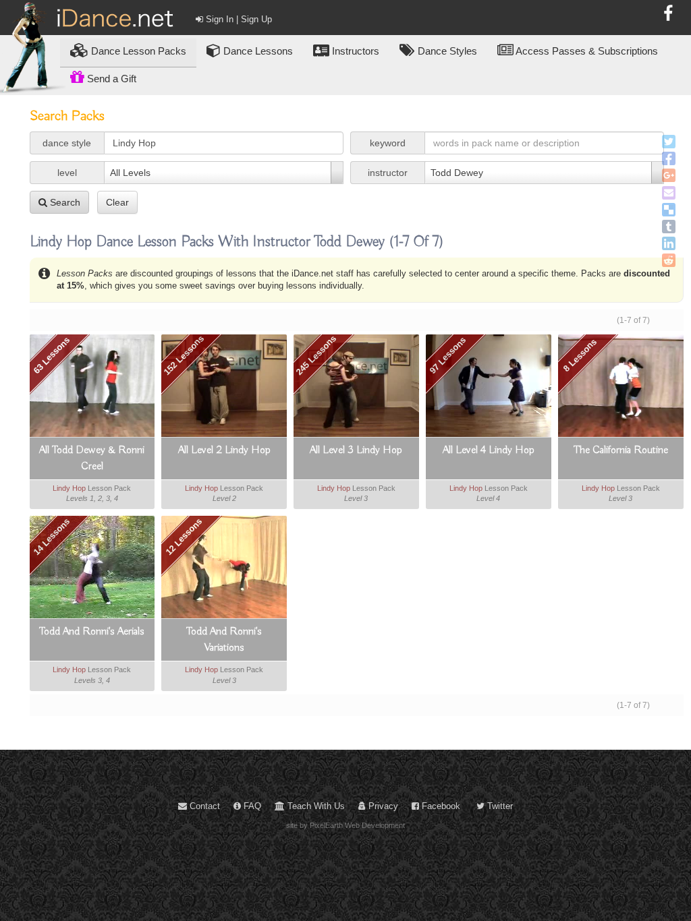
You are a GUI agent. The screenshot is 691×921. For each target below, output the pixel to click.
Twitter (499, 806)
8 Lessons (580, 355)
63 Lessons (51, 355)
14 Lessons (51, 536)
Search (63, 202)
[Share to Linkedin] (668, 243)
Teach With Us (315, 806)
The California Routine (621, 450)
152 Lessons (184, 355)
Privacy (382, 806)
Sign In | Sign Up (237, 19)
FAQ (251, 806)
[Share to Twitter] (668, 141)
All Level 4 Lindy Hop (488, 450)
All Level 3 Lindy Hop (356, 450)
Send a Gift (110, 78)
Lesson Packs (138, 51)
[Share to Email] (668, 193)
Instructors (354, 51)
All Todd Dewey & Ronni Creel (91, 458)
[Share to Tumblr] (668, 226)
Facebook (439, 806)
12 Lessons (183, 536)
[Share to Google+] (668, 175)
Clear (117, 202)
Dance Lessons (257, 51)
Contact (203, 806)
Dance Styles (446, 51)
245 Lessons (316, 355)
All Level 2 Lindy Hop (224, 450)
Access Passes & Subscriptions (586, 51)
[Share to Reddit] (668, 260)
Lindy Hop (69, 488)
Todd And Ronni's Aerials (91, 631)
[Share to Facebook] (668, 158)
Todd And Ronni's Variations (224, 640)
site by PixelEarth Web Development (345, 825)
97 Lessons (448, 355)
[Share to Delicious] (668, 209)
